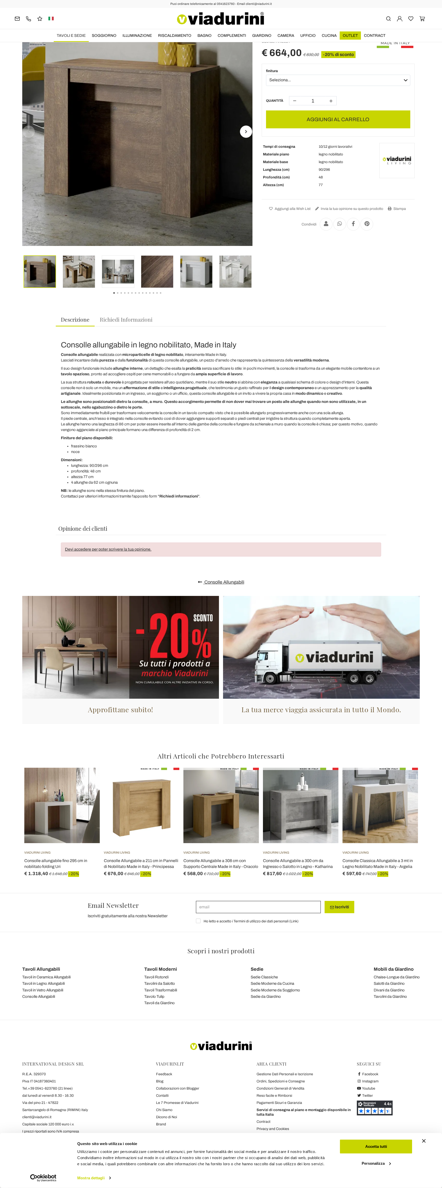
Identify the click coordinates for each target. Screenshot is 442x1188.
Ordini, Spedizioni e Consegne (281, 1081)
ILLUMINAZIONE (137, 35)
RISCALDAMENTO (174, 35)
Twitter (367, 1096)
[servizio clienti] (28, 18)
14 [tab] (165, 296)
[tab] (75, 319)
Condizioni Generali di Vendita (280, 1088)
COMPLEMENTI (232, 35)
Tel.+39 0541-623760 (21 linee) (47, 1088)
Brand (161, 1124)
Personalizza (373, 1163)
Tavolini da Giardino (390, 996)
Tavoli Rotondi (156, 977)
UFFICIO (308, 35)
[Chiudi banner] (424, 1141)
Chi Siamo (164, 1110)
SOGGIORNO (104, 35)
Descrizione (75, 319)
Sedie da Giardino (266, 996)
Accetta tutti (376, 1146)
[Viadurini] (220, 18)
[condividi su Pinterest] (366, 224)
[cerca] (388, 18)
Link (294, 921)
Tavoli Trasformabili (160, 990)
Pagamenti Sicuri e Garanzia (279, 1103)
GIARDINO (261, 35)
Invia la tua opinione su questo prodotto (351, 209)
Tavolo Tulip (154, 996)
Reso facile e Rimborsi (274, 1096)
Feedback (164, 1074)
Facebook (369, 1074)
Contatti (162, 1096)
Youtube (368, 1088)
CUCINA (329, 35)
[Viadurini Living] (397, 160)
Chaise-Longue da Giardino (397, 977)
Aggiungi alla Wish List (292, 209)
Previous (29, 132)
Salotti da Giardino (389, 983)
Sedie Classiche (264, 977)
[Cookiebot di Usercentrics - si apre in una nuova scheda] (43, 1178)
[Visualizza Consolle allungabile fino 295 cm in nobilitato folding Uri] (87, 780)
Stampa (399, 209)
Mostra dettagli (91, 1178)
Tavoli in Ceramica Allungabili (46, 977)
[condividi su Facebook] (353, 224)
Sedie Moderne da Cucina (272, 983)
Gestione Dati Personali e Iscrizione (285, 1074)
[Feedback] (39, 18)
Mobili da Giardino (394, 969)
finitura (272, 71)
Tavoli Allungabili (41, 969)
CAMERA (286, 35)
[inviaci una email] (17, 18)
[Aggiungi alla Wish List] (87, 793)
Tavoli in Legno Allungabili (43, 983)
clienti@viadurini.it (36, 1117)
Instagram (370, 1081)
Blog (159, 1081)
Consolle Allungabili (223, 582)
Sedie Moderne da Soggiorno (275, 990)
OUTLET (350, 35)
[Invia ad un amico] (326, 224)
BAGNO (204, 35)
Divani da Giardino (389, 990)
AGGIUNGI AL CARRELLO (338, 119)
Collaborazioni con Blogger (177, 1088)
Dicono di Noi (166, 1117)
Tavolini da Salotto (159, 983)
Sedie (257, 969)
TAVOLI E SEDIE (71, 35)
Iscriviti (341, 907)
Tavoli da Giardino (159, 1003)
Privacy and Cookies (273, 1129)
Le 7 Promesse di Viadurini (177, 1103)
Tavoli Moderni (160, 969)
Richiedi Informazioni (126, 319)
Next (246, 132)
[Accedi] (399, 18)
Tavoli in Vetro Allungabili (42, 990)
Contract (374, 35)
